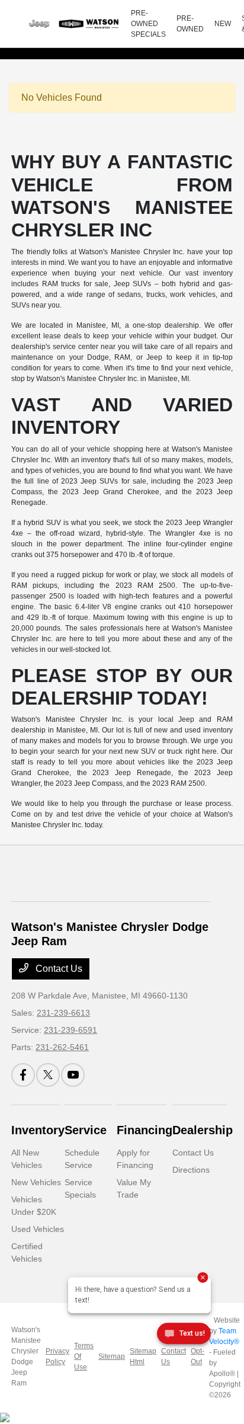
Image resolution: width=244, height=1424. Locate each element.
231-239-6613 (63, 1012)
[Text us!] (184, 1335)
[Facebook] (23, 1075)
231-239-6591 (70, 1030)
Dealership (202, 1130)
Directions (191, 1170)
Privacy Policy (57, 1356)
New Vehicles (36, 1182)
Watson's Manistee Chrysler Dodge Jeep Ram (26, 1356)
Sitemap (111, 1356)
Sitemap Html (143, 1356)
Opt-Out (197, 1356)
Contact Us (57, 969)
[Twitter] (48, 1075)
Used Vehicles (37, 1229)
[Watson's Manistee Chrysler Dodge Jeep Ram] (71, 24)
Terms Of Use (84, 1356)
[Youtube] (73, 1075)
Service (86, 1130)
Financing (144, 1130)
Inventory (38, 1130)
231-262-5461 (62, 1047)
